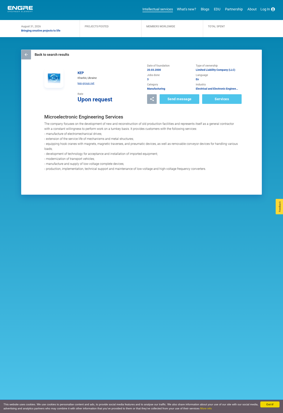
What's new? (186, 9)
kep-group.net (86, 83)
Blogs (205, 9)
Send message (179, 99)
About (252, 9)
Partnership (234, 9)
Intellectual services (157, 9)
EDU (217, 9)
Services (222, 99)
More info (206, 408)
